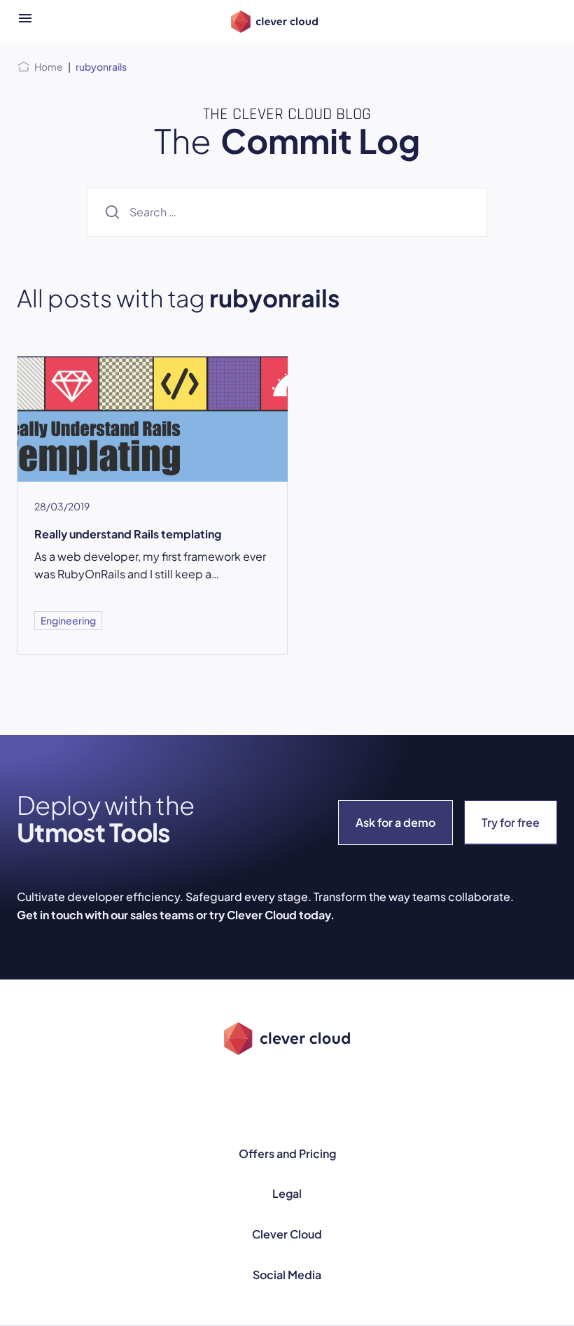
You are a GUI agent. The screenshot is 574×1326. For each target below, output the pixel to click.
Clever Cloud (287, 1234)
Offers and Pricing (287, 1153)
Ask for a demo (395, 822)
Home (48, 66)
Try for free (511, 822)
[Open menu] (25, 20)
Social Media (287, 1274)
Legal (287, 1193)
